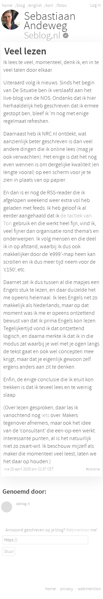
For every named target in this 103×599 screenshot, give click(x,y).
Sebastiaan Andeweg (50, 21)
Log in (95, 5)
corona (94, 469)
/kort (48, 5)
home (7, 5)
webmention (89, 589)
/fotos (61, 5)
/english (34, 5)
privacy (66, 589)
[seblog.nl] (6, 506)
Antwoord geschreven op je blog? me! (51, 530)
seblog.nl (23, 504)
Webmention (78, 530)
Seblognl (43, 35)
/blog (20, 5)
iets (45, 415)
